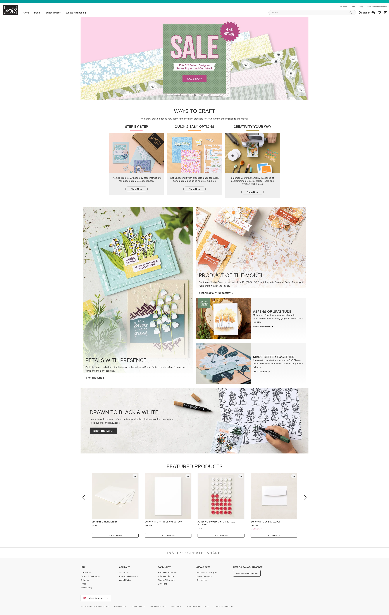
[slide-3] (209, 96)
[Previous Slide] (84, 502)
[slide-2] (202, 96)
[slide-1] (194, 96)
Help (83, 567)
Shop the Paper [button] (103, 431)
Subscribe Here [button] (261, 327)
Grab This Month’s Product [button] (215, 294)
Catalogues (203, 567)
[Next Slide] (305, 502)
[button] (373, 12)
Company (124, 567)
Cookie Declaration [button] (223, 606)
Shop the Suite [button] (94, 378)
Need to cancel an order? (248, 567)
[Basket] (385, 12)
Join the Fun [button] (260, 372)
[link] (379, 12)
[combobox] (312, 12)
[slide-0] (187, 96)
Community (164, 567)
